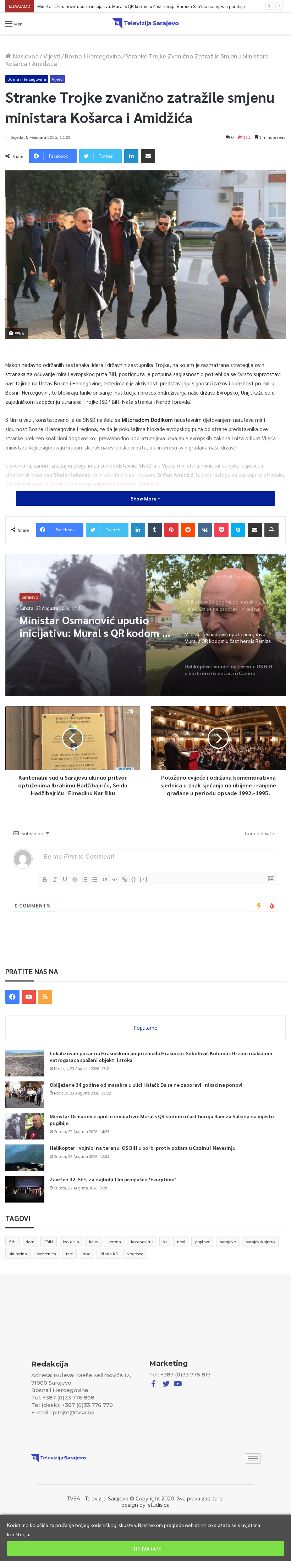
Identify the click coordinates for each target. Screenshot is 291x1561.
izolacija (71, 1241)
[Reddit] (188, 530)
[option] (145, 625)
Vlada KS (108, 1253)
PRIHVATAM (145, 1548)
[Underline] (65, 879)
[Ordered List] (85, 879)
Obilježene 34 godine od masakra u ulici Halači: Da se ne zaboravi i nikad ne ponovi (146, 1084)
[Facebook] (12, 997)
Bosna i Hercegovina (93, 56)
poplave (202, 1241)
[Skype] (238, 530)
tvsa (86, 1253)
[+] (144, 879)
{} (133, 879)
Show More (144, 498)
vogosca (135, 1253)
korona (114, 1241)
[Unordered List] (95, 879)
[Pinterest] (171, 530)
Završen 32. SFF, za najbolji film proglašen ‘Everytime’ (113, 1179)
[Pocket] (221, 530)
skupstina (18, 1253)
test (69, 1253)
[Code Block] (115, 879)
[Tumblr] (155, 530)
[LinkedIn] (131, 156)
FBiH (48, 1241)
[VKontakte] (205, 530)
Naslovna (25, 56)
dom (30, 1241)
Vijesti (51, 56)
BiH (12, 1241)
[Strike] (75, 879)
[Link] (125, 879)
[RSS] (45, 997)
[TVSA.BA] (145, 23)
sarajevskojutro (260, 1241)
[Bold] (45, 879)
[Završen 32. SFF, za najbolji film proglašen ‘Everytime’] (24, 1189)
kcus (93, 1241)
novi (181, 1241)
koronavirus (142, 1241)
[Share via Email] (148, 156)
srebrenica (46, 1253)
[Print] (271, 530)
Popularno (146, 1027)
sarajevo (228, 1241)
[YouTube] (29, 997)
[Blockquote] (105, 879)
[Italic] (55, 879)
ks (165, 1241)
